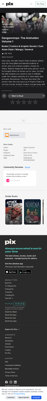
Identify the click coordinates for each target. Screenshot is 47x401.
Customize (10, 397)
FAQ (6, 362)
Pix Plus (8, 353)
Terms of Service (11, 376)
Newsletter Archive (12, 369)
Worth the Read (10, 315)
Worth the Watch (11, 312)
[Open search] (31, 4)
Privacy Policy (10, 372)
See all (27, 167)
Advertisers (9, 341)
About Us (8, 338)
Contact (8, 350)
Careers (8, 344)
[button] (4, 95)
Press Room (9, 347)
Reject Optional (24, 397)
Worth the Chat (10, 318)
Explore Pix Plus (11, 329)
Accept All (36, 397)
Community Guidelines (13, 365)
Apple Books (14, 135)
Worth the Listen (11, 321)
